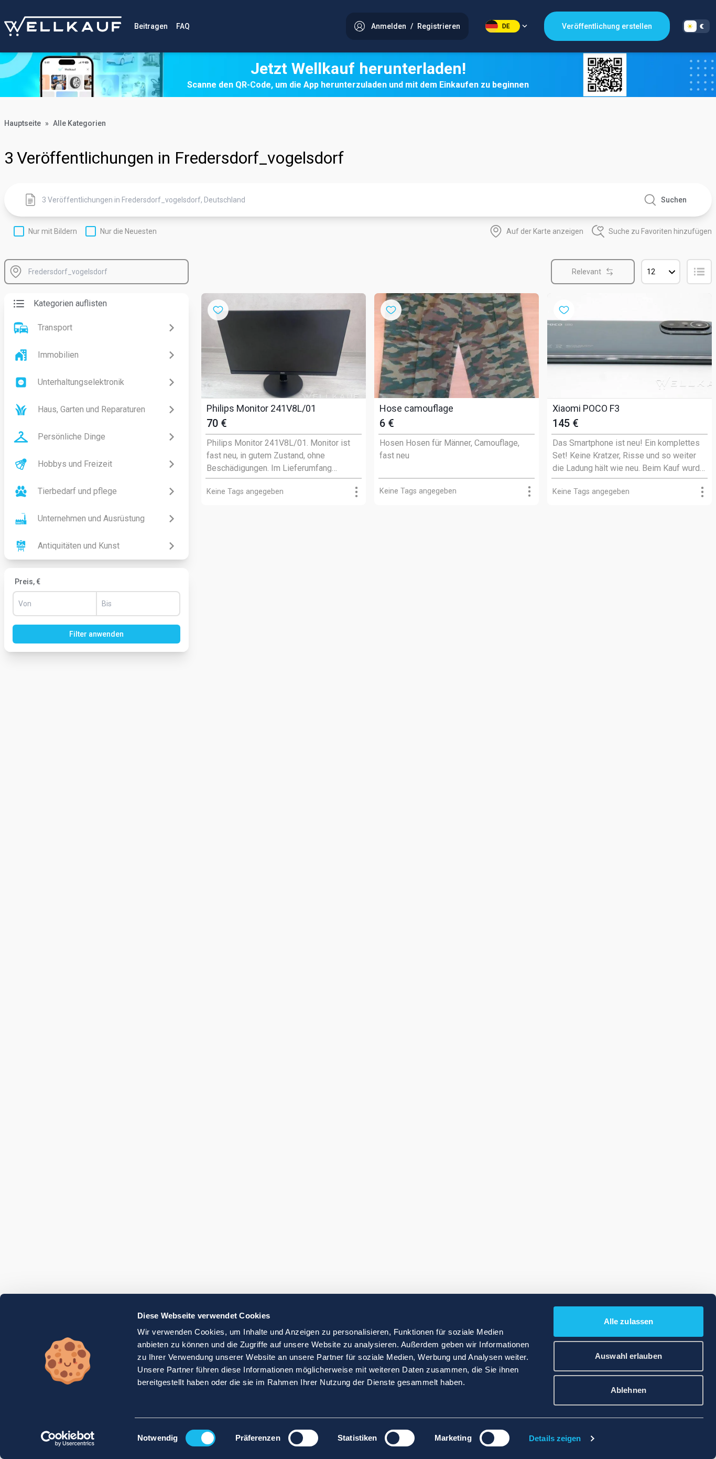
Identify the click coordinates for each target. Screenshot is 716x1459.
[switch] (303, 1438)
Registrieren (438, 26)
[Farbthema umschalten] (696, 26)
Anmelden (388, 26)
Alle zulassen (628, 1321)
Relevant (586, 271)
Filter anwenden (96, 634)
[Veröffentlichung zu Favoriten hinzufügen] (218, 309)
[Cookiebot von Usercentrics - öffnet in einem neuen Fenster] (68, 1438)
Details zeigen (555, 1438)
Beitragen (151, 26)
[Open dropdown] (357, 492)
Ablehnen (628, 1390)
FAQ (183, 26)
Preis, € (27, 581)
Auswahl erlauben (628, 1355)
